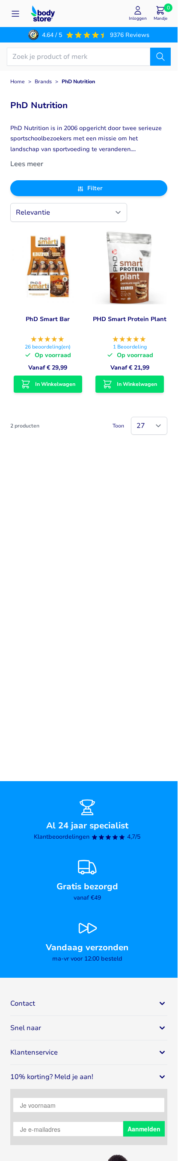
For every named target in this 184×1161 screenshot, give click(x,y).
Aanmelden (144, 1129)
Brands (43, 81)
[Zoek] (160, 57)
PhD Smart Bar (48, 319)
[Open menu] (15, 14)
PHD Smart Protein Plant (129, 319)
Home (17, 81)
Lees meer (26, 164)
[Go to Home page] (43, 13)
